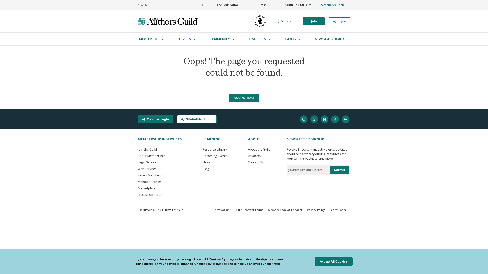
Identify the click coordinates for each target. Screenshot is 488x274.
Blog (205, 169)
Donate (286, 21)
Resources (257, 39)
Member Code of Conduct (285, 210)
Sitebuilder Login (333, 5)
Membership (149, 39)
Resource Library (214, 149)
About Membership (151, 156)
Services (184, 39)
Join (314, 21)
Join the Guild (147, 149)
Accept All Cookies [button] (333, 261)
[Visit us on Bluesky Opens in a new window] (325, 119)
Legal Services (148, 162)
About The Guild (296, 4)
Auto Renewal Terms (249, 210)
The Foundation (228, 5)
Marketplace (147, 188)
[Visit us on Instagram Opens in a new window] (304, 119)
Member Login (158, 119)
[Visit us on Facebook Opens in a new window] (335, 119)
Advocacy (254, 156)
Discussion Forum (150, 195)
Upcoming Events (214, 156)
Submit (339, 170)
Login (342, 21)
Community (220, 39)
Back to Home (244, 98)
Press (262, 5)
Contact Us (256, 162)
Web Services (147, 169)
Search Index (338, 210)
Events (290, 39)
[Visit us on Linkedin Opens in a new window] (346, 119)
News (206, 162)
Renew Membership (152, 175)
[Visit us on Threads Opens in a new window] (314, 119)
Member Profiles (149, 182)
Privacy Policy (316, 210)
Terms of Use (222, 210)
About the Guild (259, 149)
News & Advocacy (329, 39)
